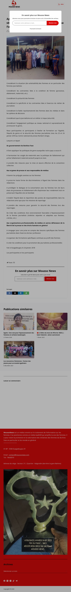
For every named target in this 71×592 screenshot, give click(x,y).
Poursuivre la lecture (35, 29)
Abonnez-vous (53, 23)
